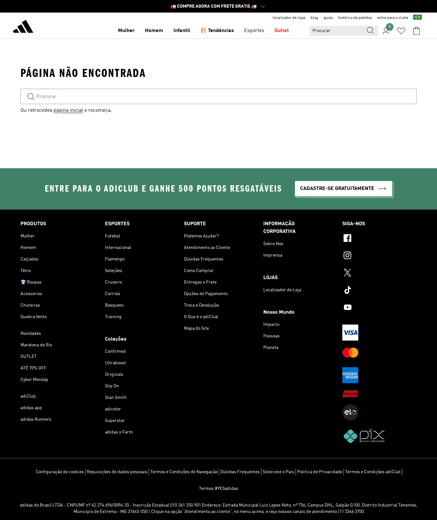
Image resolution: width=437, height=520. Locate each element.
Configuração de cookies (60, 472)
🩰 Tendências (217, 30)
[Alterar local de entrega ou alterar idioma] (417, 18)
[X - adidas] (379, 273)
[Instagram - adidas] (379, 256)
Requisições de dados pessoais (117, 472)
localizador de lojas (289, 18)
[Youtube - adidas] (379, 308)
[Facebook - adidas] (379, 239)
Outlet (281, 30)
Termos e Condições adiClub (373, 472)
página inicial (68, 110)
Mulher (126, 30)
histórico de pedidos (355, 18)
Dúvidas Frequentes (240, 472)
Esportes (254, 30)
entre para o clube (392, 18)
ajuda (328, 18)
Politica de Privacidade (319, 472)
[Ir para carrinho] (416, 30)
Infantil (181, 30)
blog (314, 18)
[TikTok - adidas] (379, 291)
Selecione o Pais (278, 472)
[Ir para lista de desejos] (401, 30)
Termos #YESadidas (218, 488)
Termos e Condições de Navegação (184, 472)
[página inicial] (23, 27)
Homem (154, 30)
